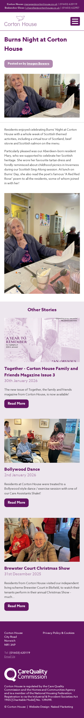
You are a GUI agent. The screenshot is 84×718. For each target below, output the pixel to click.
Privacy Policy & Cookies (58, 633)
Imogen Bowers (38, 63)
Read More (16, 403)
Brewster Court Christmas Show (37, 568)
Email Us (9, 656)
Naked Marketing (62, 707)
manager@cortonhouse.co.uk (40, 4)
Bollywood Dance (22, 469)
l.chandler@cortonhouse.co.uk (42, 8)
